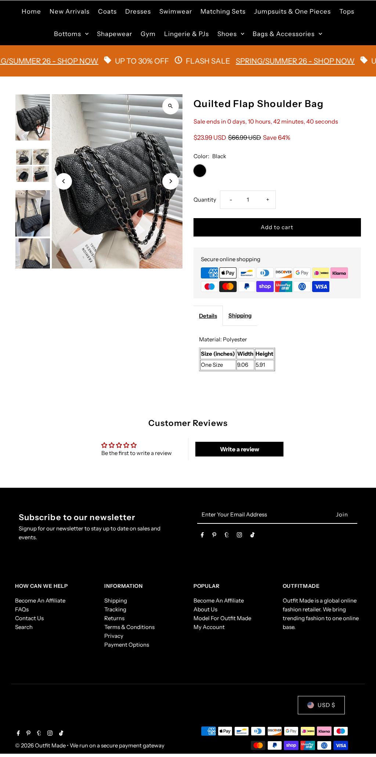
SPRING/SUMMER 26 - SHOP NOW (276, 61)
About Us (205, 609)
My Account (209, 626)
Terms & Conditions (129, 626)
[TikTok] (252, 536)
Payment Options (126, 644)
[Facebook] (202, 536)
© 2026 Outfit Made (41, 745)
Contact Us (29, 618)
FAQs (22, 609)
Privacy (113, 635)
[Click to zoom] (170, 106)
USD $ (326, 704)
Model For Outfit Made (222, 618)
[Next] (170, 181)
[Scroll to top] (360, 737)
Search (24, 626)
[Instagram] (239, 536)
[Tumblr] (227, 536)
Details (208, 315)
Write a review (239, 449)
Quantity (205, 199)
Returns (114, 618)
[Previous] (63, 181)
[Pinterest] (214, 536)
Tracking (115, 609)
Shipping (240, 315)
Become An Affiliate (40, 600)
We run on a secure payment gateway (117, 745)
